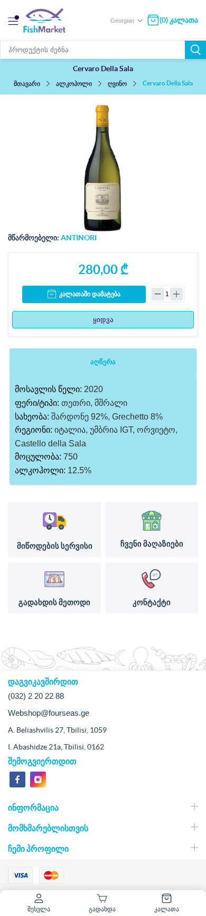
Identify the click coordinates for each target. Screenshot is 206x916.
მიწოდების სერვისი (54, 545)
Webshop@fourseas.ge (48, 713)
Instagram (38, 779)
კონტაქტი (152, 602)
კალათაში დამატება (89, 294)
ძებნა (195, 50)
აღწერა (103, 361)
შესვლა (38, 908)
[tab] (103, 362)
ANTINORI (79, 237)
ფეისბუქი (17, 779)
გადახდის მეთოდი (54, 602)
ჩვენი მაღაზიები (151, 543)
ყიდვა (103, 320)
